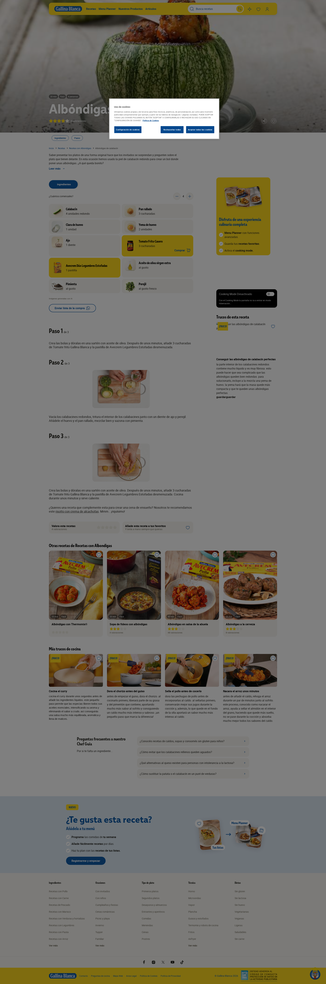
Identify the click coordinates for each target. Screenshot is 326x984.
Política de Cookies (151, 120)
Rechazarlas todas (172, 129)
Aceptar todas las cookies (200, 129)
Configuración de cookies (128, 129)
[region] (164, 118)
